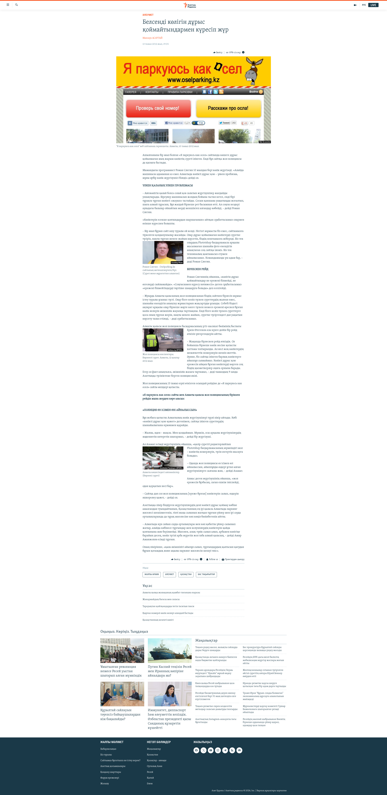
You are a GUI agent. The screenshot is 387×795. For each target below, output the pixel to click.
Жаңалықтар (154, 749)
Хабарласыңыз (108, 749)
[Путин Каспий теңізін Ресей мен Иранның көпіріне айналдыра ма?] (170, 650)
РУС (364, 5)
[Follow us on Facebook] (196, 750)
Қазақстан (152, 755)
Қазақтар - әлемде (156, 760)
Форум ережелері (109, 778)
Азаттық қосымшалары (112, 766)
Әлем (150, 783)
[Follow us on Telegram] (225, 750)
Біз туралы (106, 755)
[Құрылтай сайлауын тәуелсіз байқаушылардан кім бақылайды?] (122, 694)
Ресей (150, 772)
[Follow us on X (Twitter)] (203, 750)
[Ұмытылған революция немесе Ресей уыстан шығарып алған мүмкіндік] (122, 650)
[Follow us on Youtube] (211, 750)
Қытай (150, 778)
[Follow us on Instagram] (218, 750)
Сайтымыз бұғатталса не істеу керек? (120, 760)
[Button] (218, 53)
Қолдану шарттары (110, 772)
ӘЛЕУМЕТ (148, 15)
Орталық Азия (154, 766)
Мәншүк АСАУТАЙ (153, 38)
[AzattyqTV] (355, 5)
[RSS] (232, 750)
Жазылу (104, 783)
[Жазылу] (239, 750)
